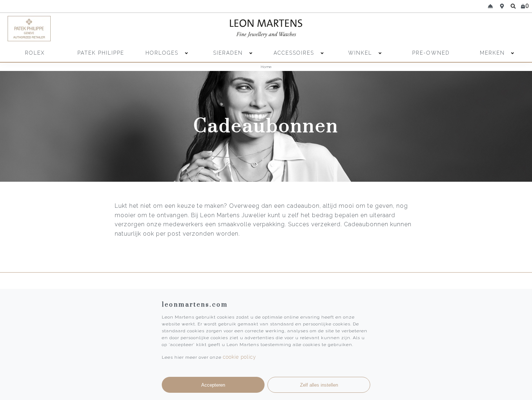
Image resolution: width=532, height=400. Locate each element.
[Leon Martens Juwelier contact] (490, 6)
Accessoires (295, 53)
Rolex (35, 53)
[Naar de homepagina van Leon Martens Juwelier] (266, 28)
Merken (492, 53)
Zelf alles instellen (319, 385)
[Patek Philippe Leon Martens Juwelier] (71, 28)
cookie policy (239, 357)
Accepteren (213, 385)
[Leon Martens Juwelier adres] (502, 6)
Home (266, 67)
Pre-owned (431, 53)
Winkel (361, 53)
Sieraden (229, 53)
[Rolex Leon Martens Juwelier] (461, 28)
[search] (513, 6)
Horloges (163, 53)
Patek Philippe (100, 53)
